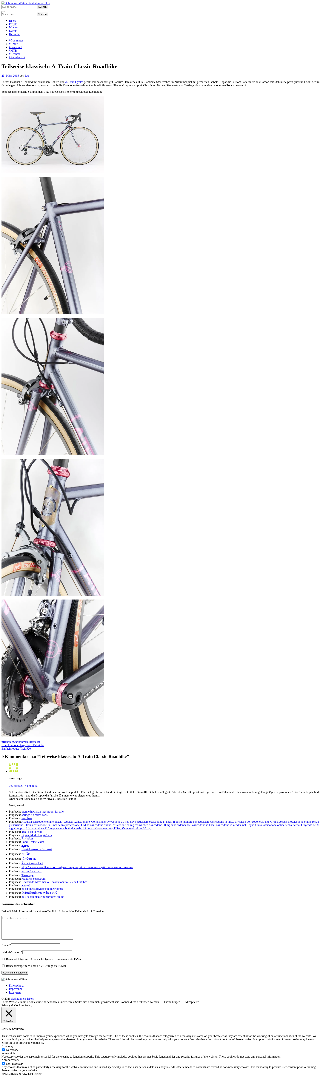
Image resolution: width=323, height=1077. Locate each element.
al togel (25, 885)
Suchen (42, 6)
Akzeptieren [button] (192, 1002)
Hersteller (14, 34)
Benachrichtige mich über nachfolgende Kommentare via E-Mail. (44, 959)
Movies (13, 27)
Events (13, 30)
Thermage (27, 875)
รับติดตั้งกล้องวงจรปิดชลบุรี (39, 892)
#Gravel (14, 43)
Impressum (15, 988)
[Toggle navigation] (2, 11)
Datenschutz (16, 985)
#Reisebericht (17, 57)
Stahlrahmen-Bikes (38, 3)
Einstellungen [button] (172, 1002)
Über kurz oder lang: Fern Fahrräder (22, 745)
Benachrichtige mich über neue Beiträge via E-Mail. (36, 965)
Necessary (12, 1049)
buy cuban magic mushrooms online (42, 896)
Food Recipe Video (32, 841)
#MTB (13, 50)
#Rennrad (15, 54)
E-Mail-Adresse (10, 952)
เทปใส (25, 854)
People (13, 24)
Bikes (12, 20)
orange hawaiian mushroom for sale (42, 811)
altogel (25, 845)
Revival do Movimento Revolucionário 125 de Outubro (54, 882)
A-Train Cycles (74, 82)
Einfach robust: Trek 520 (16, 748)
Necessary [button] (7, 1046)
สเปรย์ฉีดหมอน (31, 871)
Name (5, 945)
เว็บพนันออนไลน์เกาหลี (36, 849)
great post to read (31, 831)
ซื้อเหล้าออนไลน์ (32, 863)
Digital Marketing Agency (36, 835)
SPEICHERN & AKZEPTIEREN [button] (21, 1073)
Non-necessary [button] (10, 1059)
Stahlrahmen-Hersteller (26, 741)
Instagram (15, 992)
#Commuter (16, 40)
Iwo (27, 75)
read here (26, 818)
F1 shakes (27, 838)
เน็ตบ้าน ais (28, 858)
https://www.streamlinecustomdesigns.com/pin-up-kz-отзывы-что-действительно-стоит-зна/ (77, 867)
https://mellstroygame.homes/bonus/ (42, 888)
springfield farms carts (34, 814)
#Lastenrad (15, 47)
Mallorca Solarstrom (33, 878)
